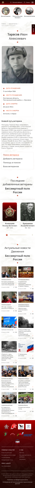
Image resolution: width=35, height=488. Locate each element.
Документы (22, 459)
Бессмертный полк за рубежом (25, 456)
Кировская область (6, 279)
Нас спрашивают (6, 466)
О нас (21, 450)
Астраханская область (23, 279)
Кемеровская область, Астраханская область (23, 305)
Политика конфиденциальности (17, 479)
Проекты (21, 452)
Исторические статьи (7, 460)
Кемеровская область (23, 378)
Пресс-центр (6, 463)
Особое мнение (5, 457)
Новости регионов (6, 452)
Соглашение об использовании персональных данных (17, 482)
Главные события (7, 450)
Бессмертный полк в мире (8, 455)
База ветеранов (13, 23)
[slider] (6, 234)
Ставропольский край (6, 405)
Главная (3, 23)
